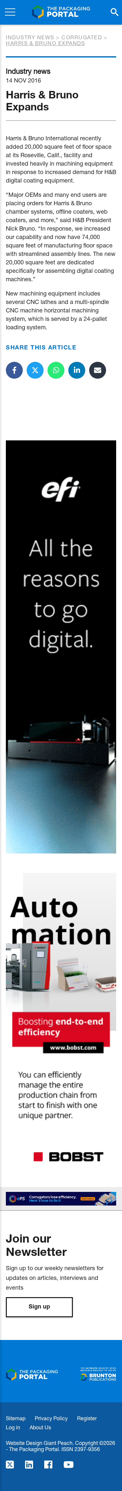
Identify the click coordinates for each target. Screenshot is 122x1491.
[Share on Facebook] (14, 370)
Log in (13, 1427)
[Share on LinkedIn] (76, 370)
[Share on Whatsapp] (55, 370)
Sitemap (15, 1418)
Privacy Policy (51, 1418)
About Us (40, 1427)
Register (87, 1418)
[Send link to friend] (97, 370)
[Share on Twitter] (35, 370)
